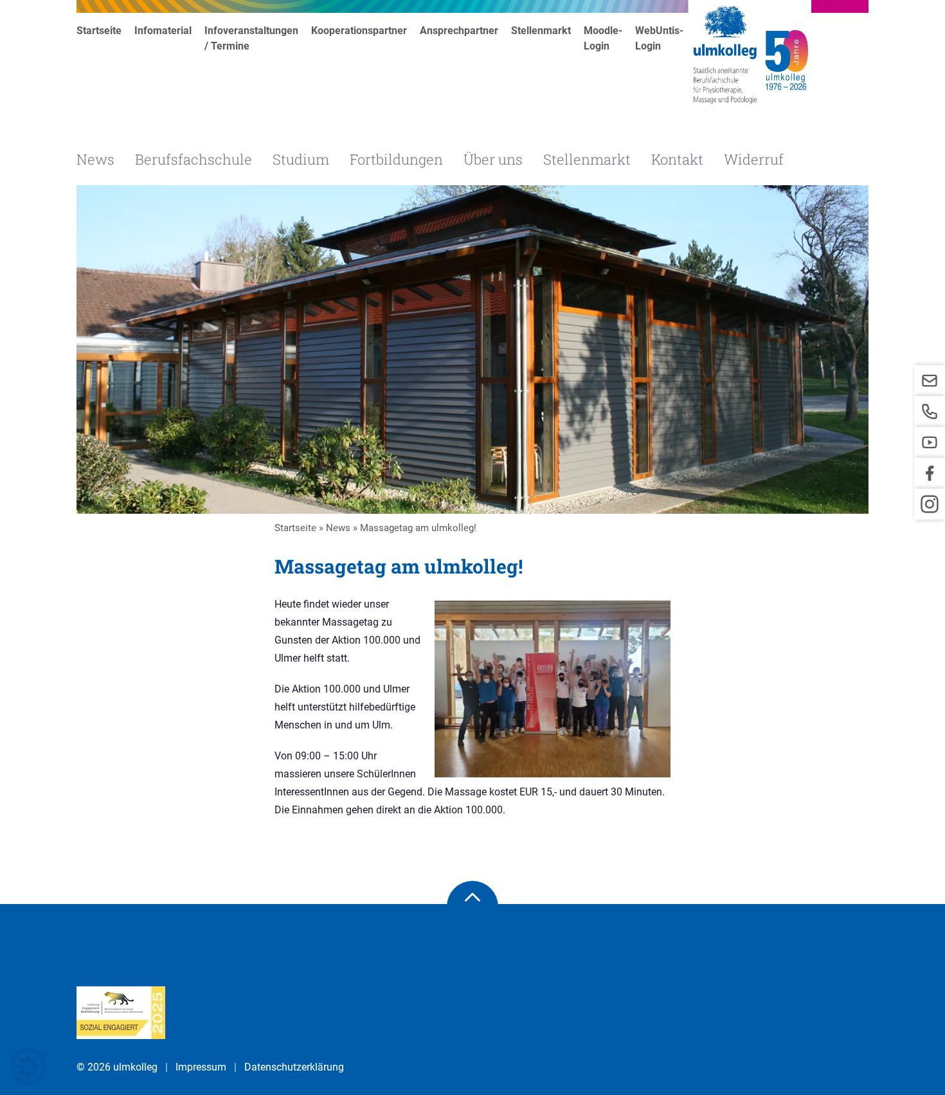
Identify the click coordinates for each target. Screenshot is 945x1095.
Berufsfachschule (193, 159)
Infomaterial (163, 30)
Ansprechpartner (459, 30)
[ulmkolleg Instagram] (929, 504)
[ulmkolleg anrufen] (929, 411)
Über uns (493, 159)
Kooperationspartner (359, 30)
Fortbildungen (396, 159)
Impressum (201, 1067)
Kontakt (677, 159)
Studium (301, 159)
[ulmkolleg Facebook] (929, 473)
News (95, 159)
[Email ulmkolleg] (929, 380)
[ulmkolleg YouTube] (929, 442)
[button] (28, 1066)
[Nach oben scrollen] (472, 906)
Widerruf (754, 159)
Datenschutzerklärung (294, 1067)
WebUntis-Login (659, 38)
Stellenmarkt (541, 30)
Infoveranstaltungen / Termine (251, 38)
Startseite (99, 30)
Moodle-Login (603, 38)
